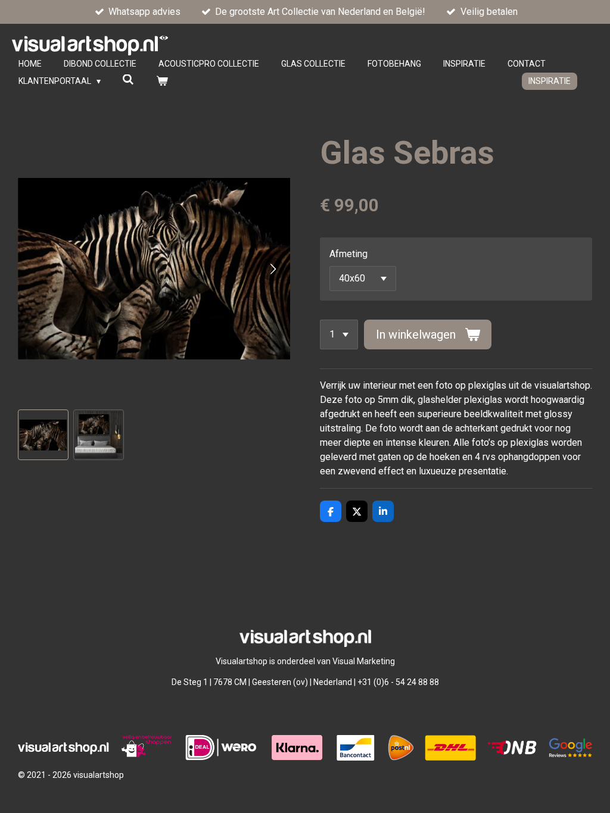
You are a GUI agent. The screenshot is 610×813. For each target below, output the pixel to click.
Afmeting (348, 253)
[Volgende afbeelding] (272, 269)
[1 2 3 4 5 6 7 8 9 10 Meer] (339, 334)
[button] (43, 434)
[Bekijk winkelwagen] (162, 81)
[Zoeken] (128, 80)
